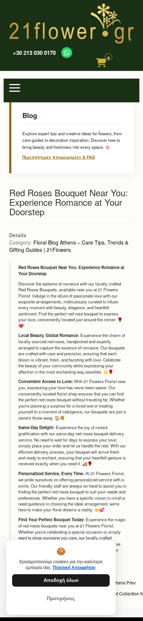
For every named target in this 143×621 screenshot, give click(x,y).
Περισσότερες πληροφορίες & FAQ (58, 157)
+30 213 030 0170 (34, 53)
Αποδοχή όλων (61, 580)
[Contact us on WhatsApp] (66, 52)
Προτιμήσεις (61, 598)
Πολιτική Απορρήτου (74, 567)
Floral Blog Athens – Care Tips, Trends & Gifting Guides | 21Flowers (68, 246)
